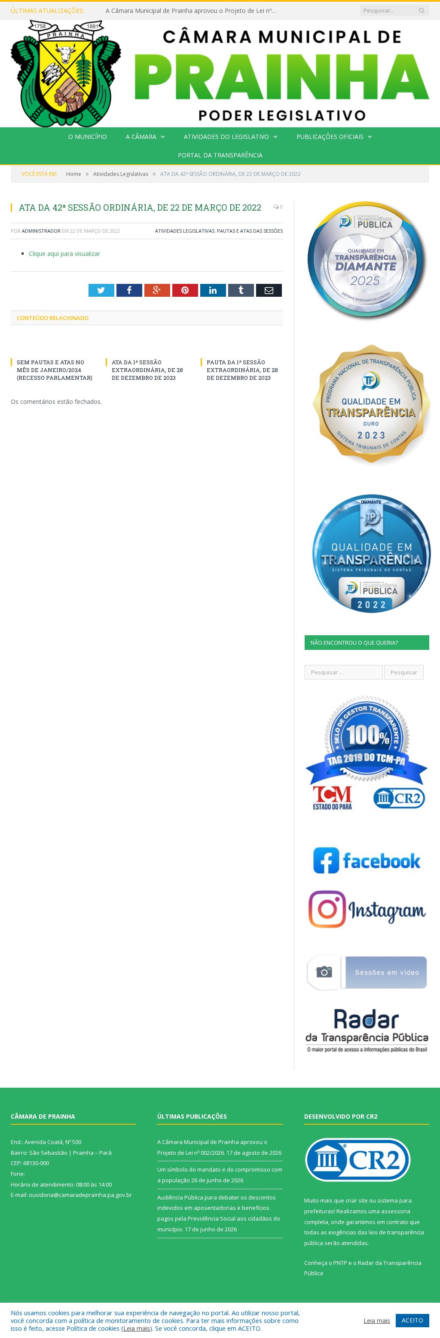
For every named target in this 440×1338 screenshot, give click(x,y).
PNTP (340, 1263)
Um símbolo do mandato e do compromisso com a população (193, 11)
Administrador (41, 231)
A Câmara (141, 136)
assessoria (395, 1211)
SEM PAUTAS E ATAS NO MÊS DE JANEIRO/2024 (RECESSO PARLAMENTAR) (54, 369)
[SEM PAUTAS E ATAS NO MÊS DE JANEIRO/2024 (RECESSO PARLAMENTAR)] (52, 346)
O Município (87, 136)
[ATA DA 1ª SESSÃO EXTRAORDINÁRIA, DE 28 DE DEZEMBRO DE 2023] (147, 346)
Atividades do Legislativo (226, 136)
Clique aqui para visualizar (64, 253)
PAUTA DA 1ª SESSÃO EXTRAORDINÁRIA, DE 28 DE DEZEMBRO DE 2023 (242, 369)
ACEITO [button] (412, 1320)
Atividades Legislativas (184, 231)
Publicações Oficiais (330, 136)
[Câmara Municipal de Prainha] (220, 72)
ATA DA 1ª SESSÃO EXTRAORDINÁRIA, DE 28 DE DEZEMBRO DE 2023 (147, 369)
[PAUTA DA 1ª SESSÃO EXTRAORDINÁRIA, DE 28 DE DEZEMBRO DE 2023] (242, 346)
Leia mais (136, 1328)
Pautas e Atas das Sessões (250, 231)
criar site (356, 1200)
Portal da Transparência (220, 155)
